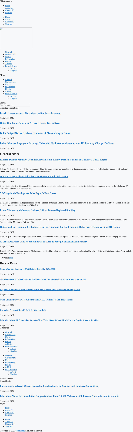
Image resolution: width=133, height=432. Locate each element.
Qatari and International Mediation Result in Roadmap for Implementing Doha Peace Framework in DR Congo (60, 227)
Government (10, 54)
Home (7, 5)
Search (3, 105)
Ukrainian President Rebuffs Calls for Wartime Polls (23, 310)
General (8, 52)
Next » (12, 258)
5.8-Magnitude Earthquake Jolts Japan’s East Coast (28, 193)
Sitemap (8, 12)
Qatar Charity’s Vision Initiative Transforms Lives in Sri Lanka (34, 176)
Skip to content (6, 1)
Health (8, 61)
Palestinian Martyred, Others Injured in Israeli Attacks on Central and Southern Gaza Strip (49, 386)
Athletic (8, 64)
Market (8, 57)
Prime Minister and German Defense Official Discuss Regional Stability (37, 210)
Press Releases (11, 66)
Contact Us (9, 10)
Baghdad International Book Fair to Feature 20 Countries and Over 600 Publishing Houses (40, 289)
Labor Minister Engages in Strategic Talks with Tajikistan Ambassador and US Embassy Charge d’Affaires (57, 143)
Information (10, 59)
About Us (9, 8)
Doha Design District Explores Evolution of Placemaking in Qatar (35, 133)
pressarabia (20, 431)
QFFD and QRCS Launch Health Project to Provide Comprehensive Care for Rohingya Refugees (43, 279)
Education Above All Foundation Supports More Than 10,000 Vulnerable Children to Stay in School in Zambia (49, 320)
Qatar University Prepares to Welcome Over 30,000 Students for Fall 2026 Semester (36, 300)
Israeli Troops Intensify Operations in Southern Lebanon (30, 113)
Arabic (13, 68)
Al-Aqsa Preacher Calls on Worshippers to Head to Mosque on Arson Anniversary (43, 241)
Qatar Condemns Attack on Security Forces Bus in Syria (30, 123)
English (13, 71)
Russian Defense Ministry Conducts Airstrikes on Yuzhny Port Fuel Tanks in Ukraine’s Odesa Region (53, 159)
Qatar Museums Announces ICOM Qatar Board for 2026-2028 (27, 269)
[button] (66, 75)
